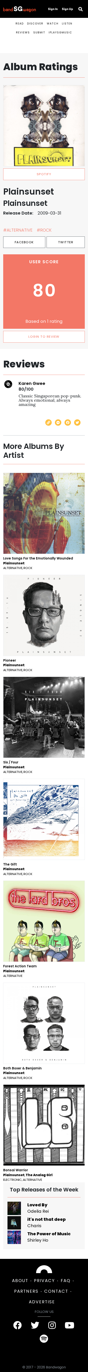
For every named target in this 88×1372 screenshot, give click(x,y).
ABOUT (20, 1281)
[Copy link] (48, 422)
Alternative (12, 568)
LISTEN (67, 23)
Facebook (24, 242)
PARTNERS (26, 1291)
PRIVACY (44, 1281)
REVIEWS (23, 32)
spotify (44, 174)
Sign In (53, 9)
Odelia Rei (38, 1211)
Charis (34, 1226)
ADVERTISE (42, 1302)
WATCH (53, 23)
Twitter (65, 242)
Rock (27, 568)
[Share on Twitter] (77, 422)
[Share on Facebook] (68, 422)
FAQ (65, 1281)
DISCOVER (35, 23)
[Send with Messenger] (58, 422)
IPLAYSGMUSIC (60, 32)
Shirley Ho (37, 1240)
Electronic (12, 1179)
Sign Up (67, 9)
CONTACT (56, 1291)
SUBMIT (39, 32)
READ (20, 23)
